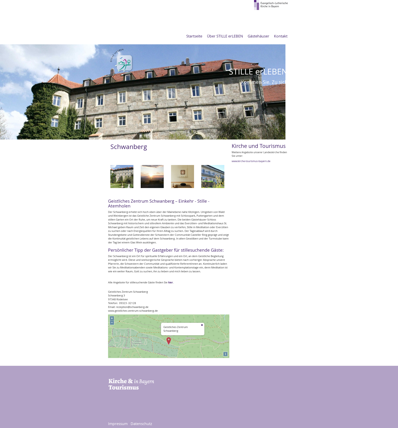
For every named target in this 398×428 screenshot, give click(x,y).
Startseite (194, 36)
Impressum (118, 423)
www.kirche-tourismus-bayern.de (251, 161)
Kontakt (280, 36)
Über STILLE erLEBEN (225, 36)
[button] (121, 177)
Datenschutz (141, 423)
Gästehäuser (258, 36)
